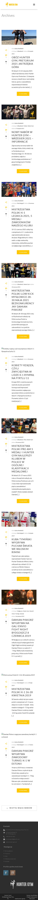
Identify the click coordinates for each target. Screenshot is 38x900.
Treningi (17, 613)
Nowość (32, 611)
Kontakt (7, 861)
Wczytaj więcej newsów (20, 808)
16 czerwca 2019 (20, 616)
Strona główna (9, 851)
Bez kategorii (20, 203)
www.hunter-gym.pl (11, 842)
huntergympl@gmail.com (13, 839)
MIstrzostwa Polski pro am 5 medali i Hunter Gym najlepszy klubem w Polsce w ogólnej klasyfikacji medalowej (23, 458)
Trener (13, 613)
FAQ (6, 856)
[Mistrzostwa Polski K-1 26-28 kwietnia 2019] (19, 674)
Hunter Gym (31, 126)
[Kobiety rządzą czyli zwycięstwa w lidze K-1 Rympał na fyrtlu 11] (19, 350)
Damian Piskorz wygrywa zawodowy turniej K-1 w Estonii (22, 757)
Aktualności (20, 51)
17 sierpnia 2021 (20, 128)
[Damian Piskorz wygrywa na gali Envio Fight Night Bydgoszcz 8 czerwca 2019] (19, 597)
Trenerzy (7, 853)
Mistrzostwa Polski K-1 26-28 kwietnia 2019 (22, 692)
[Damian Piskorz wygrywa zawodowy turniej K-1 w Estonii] (19, 735)
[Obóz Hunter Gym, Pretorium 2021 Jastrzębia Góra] (19, 37)
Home (18, 26)
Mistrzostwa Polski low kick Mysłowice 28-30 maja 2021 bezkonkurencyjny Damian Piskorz (23, 300)
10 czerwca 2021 (16, 287)
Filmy (25, 439)
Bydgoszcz (20, 611)
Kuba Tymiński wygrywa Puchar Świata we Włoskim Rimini (22, 546)
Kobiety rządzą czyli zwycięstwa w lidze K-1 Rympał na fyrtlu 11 (23, 372)
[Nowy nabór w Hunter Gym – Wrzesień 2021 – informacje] (19, 112)
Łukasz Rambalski (19, 48)
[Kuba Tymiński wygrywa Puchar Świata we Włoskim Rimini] (19, 519)
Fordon (25, 126)
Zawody (22, 613)
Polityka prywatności (10, 859)
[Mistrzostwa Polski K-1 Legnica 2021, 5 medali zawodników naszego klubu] (19, 189)
